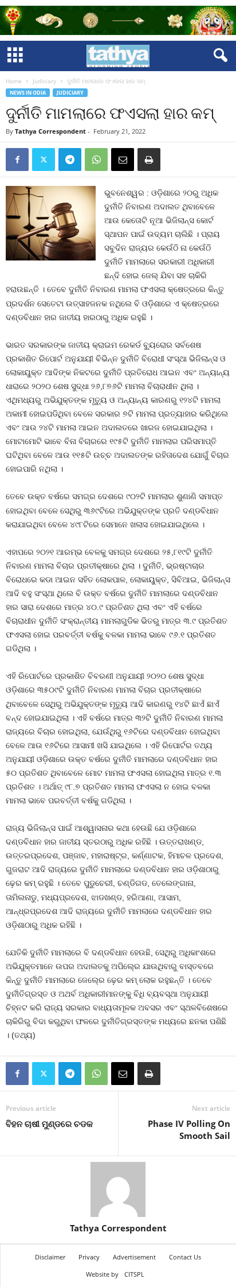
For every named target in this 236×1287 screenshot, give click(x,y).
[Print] (148, 159)
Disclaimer (50, 1257)
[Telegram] (69, 159)
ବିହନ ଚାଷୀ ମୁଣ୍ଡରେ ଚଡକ (49, 1123)
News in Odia (28, 92)
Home (14, 81)
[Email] (122, 159)
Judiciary (44, 81)
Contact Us (185, 1257)
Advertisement (134, 1257)
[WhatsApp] (96, 159)
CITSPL (134, 1274)
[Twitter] (43, 159)
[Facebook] (17, 159)
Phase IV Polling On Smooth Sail (189, 1129)
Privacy (89, 1257)
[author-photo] (118, 1189)
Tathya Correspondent (50, 131)
